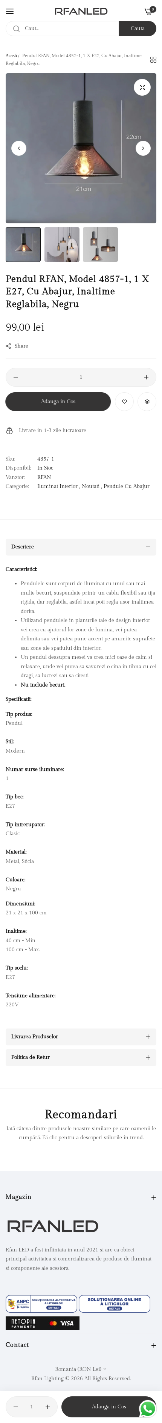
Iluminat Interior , (58, 486)
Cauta (138, 29)
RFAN (44, 477)
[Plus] (146, 377)
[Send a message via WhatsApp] (148, 1409)
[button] (143, 148)
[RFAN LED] (81, 11)
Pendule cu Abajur (127, 486)
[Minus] (15, 377)
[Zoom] (142, 87)
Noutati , (92, 486)
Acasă (11, 55)
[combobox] (81, 28)
